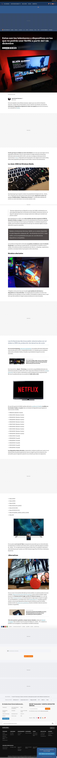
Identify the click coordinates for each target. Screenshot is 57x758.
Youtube (52, 3)
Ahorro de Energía (6, 713)
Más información (37, 756)
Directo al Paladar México (28, 747)
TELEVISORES (6, 3)
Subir (51, 727)
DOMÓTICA (34, 3)
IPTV (39, 699)
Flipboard (49, 3)
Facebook (10, 48)
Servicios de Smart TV (17, 626)
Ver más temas (6, 718)
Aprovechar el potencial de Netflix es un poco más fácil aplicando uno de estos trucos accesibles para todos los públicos (36, 613)
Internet (20, 29)
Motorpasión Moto (35, 735)
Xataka (4, 733)
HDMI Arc (43, 699)
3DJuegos (12, 733)
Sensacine (19, 733)
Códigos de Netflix (33, 699)
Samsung (31, 29)
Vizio (16, 157)
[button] (17, 98)
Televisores (5, 707)
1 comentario (6, 47)
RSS (43, 718)
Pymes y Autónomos (50, 735)
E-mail (15, 48)
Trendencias (43, 733)
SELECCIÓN (24, 3)
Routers (4, 715)
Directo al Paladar (28, 733)
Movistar (50, 29)
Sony (35, 29)
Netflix (12, 29)
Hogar (22, 707)
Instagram (51, 3)
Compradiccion (43, 736)
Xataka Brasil (5, 748)
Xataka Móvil (5, 734)
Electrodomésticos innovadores (15, 708)
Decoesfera (43, 734)
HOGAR (29, 3)
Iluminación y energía (5, 711)
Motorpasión (35, 733)
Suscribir (48, 708)
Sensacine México (19, 747)
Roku (24, 626)
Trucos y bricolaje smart (24, 711)
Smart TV (22, 713)
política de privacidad (44, 711)
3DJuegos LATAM (13, 747)
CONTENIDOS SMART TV (16, 3)
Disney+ (16, 29)
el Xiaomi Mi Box (17, 598)
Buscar (53, 723)
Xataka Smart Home (5, 738)
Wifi (21, 715)
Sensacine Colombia (19, 750)
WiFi (38, 29)
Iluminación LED (14, 713)
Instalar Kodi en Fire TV (24, 699)
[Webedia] (54, 1)
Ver (29, 656)
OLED (27, 29)
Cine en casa (14, 715)
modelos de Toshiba (37, 406)
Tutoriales (13, 710)
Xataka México (5, 747)
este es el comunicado (25, 348)
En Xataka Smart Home (29, 359)
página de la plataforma (23, 602)
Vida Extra (12, 734)
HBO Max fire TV (16, 699)
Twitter (54, 3)
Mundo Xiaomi (5, 740)
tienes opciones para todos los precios (22, 594)
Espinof (19, 734)
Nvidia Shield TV (33, 599)
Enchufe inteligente (44, 29)
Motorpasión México (35, 747)
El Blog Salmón (50, 733)
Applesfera (4, 736)
